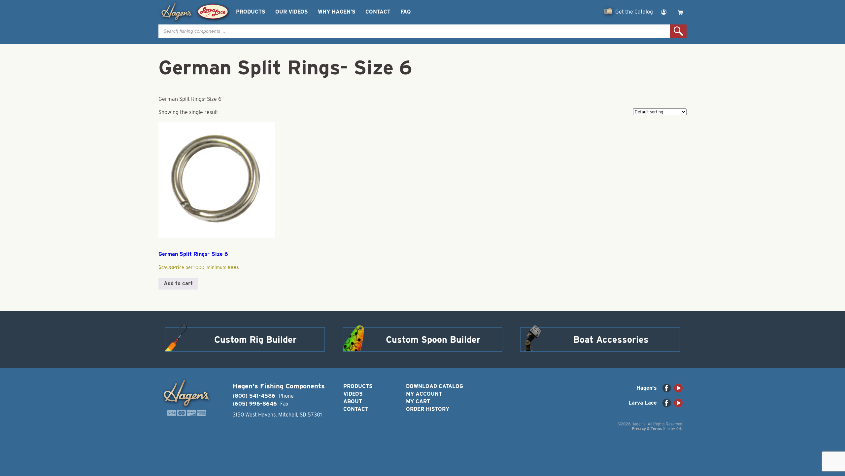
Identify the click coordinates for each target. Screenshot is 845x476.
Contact (377, 12)
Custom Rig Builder (255, 339)
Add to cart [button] (178, 283)
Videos (353, 394)
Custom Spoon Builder (433, 339)
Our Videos (291, 12)
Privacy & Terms (647, 428)
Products (250, 12)
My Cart (418, 401)
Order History (427, 409)
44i (679, 428)
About (352, 401)
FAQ (405, 12)
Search (678, 31)
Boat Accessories (611, 339)
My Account (424, 394)
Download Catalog (434, 386)
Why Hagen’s (336, 12)
